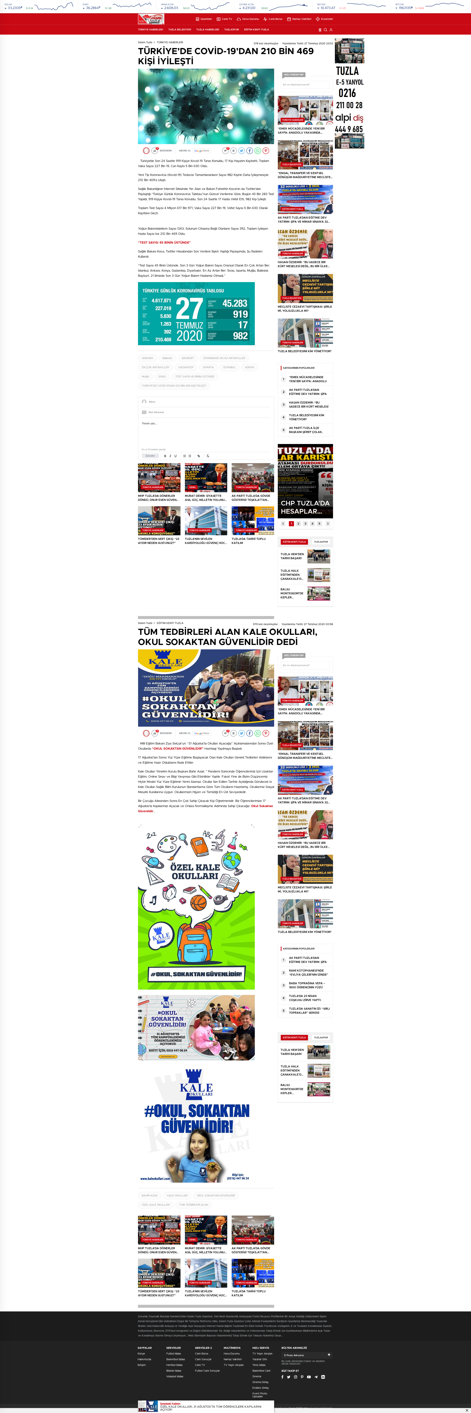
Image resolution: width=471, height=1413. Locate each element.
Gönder (150, 456)
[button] (291, 523)
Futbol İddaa (173, 1353)
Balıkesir (167, 358)
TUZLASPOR (231, 30)
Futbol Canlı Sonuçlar (207, 1371)
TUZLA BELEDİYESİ (179, 30)
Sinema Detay (260, 1382)
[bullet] (189, 456)
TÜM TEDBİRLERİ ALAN (193, 1205)
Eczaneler (327, 19)
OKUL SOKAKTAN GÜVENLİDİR (216, 1195)
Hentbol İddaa (174, 1365)
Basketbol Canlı (261, 1371)
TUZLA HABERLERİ (207, 30)
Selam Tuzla (145, 42)
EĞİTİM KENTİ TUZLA (256, 30)
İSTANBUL (229, 367)
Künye (141, 1353)
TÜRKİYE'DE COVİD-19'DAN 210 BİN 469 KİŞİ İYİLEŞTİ (174, 386)
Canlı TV (227, 19)
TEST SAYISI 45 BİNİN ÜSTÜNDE (194, 376)
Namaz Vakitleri (301, 19)
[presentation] (283, 523)
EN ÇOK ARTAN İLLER (155, 367)
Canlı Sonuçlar (203, 1359)
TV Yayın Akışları (234, 1365)
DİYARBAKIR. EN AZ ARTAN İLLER (224, 358)
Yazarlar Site (259, 1359)
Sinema (256, 1376)
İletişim (142, 1365)
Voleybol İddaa (174, 1376)
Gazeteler (206, 19)
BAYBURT (188, 358)
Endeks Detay (260, 1388)
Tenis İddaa (258, 1365)
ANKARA (147, 358)
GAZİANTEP (185, 367)
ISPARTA (208, 367)
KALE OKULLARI (177, 1195)
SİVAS (162, 376)
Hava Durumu (250, 19)
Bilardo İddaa (173, 1371)
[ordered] (184, 456)
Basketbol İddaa (175, 1359)
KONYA (249, 367)
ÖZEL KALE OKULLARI (156, 1205)
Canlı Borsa (275, 19)
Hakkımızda (144, 1359)
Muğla (145, 376)
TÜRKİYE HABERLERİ (150, 30)
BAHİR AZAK (150, 1195)
